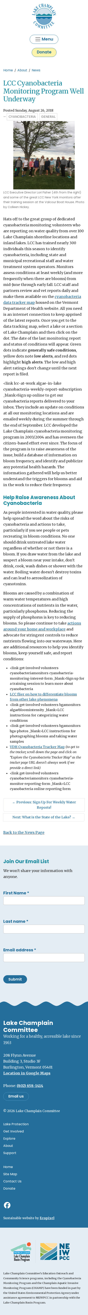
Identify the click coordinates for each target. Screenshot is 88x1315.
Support (9, 1153)
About (22, 70)
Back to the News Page (23, 832)
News (36, 70)
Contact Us (12, 1181)
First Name (16, 893)
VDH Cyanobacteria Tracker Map (37, 747)
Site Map (10, 1174)
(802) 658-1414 (30, 1086)
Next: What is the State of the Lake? (43, 817)
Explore (9, 1138)
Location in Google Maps (26, 1073)
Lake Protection (16, 1124)
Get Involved (13, 1131)
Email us (16, 1096)
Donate (44, 52)
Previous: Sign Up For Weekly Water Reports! (44, 805)
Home (8, 70)
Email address (19, 950)
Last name (15, 921)
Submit (15, 979)
